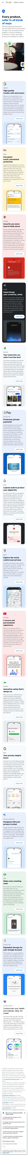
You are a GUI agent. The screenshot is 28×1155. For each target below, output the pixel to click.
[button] (23, 69)
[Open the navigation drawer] (2, 2)
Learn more (19, 118)
